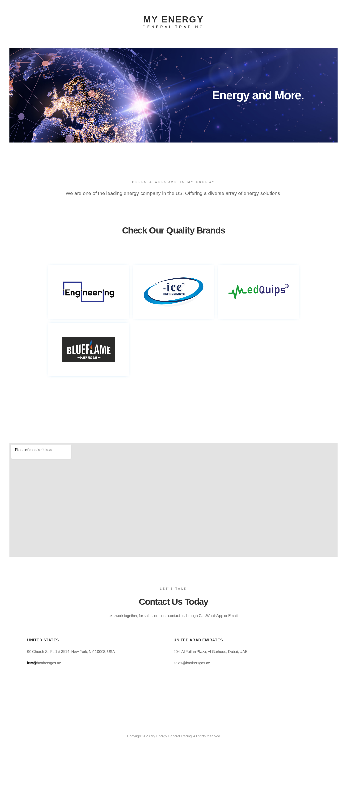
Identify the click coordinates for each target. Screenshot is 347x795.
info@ (32, 663)
